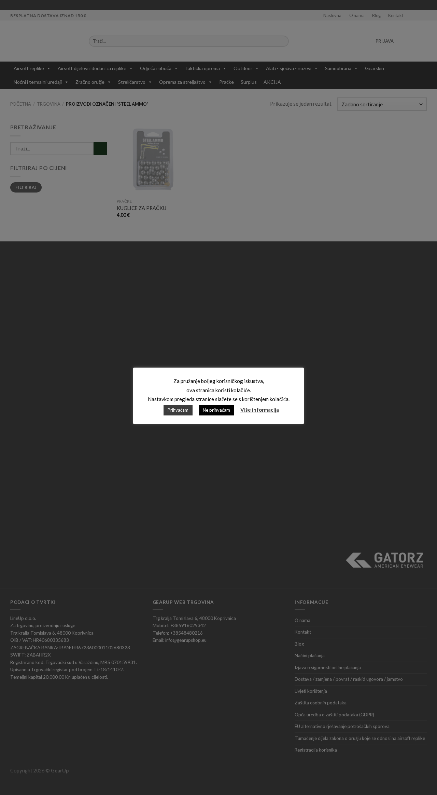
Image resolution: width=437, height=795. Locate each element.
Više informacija (259, 410)
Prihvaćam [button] (178, 410)
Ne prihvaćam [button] (216, 410)
